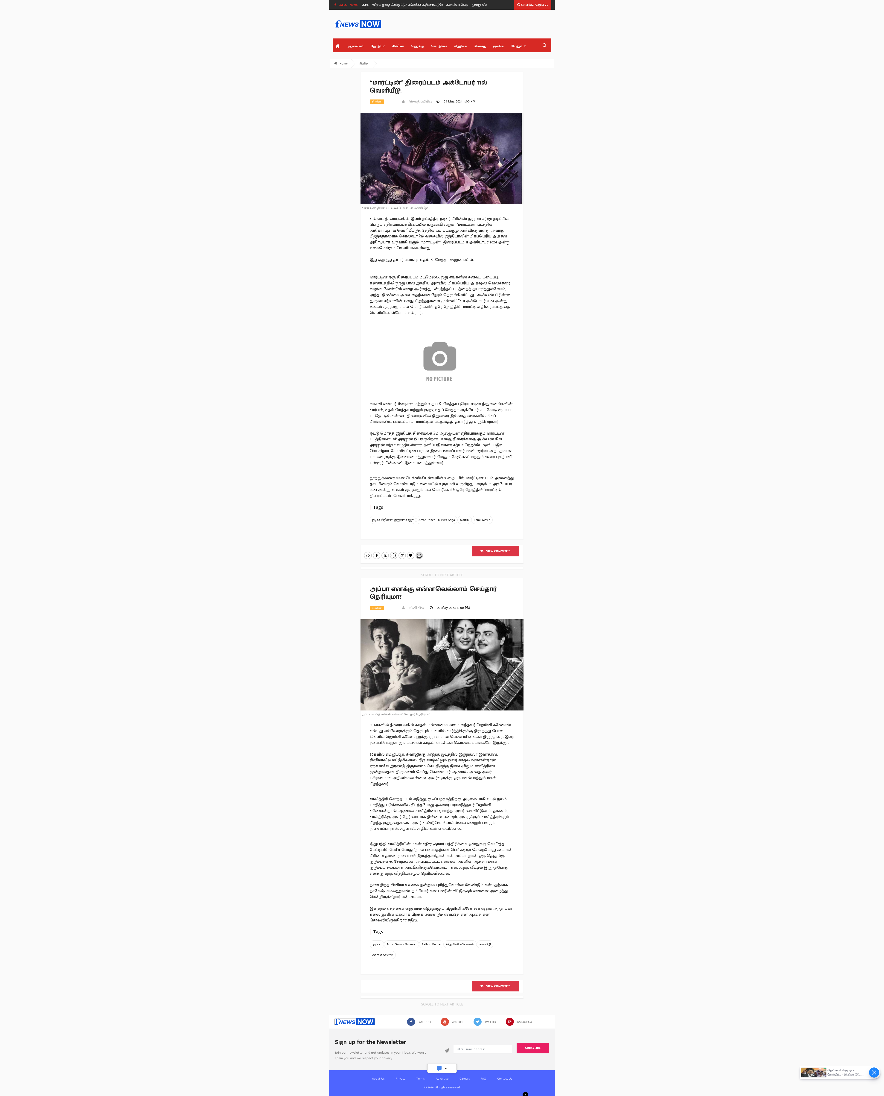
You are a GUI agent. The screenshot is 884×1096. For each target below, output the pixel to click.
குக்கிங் (498, 46)
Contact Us (504, 1078)
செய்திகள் (439, 46)
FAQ (483, 1078)
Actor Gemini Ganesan (401, 944)
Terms (420, 1078)
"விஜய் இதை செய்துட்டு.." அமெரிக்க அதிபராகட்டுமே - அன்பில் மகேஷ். (392, 4)
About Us (378, 1078)
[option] (394, 5)
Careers (464, 1078)
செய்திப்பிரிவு (419, 101)
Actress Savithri (382, 955)
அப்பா (376, 944)
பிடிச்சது (480, 46)
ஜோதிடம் (377, 46)
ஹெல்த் (417, 46)
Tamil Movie (482, 520)
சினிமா (398, 46)
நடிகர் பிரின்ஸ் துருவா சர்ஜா (392, 520)
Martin (464, 520)
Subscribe (533, 1047)
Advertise (442, 1078)
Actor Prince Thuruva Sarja (437, 520)
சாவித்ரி (485, 944)
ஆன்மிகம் (355, 46)
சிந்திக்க (460, 46)
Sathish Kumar (431, 944)
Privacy (400, 1078)
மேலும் (517, 46)
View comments (497, 551)
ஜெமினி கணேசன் (460, 944)
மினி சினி (415, 608)
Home (343, 63)
